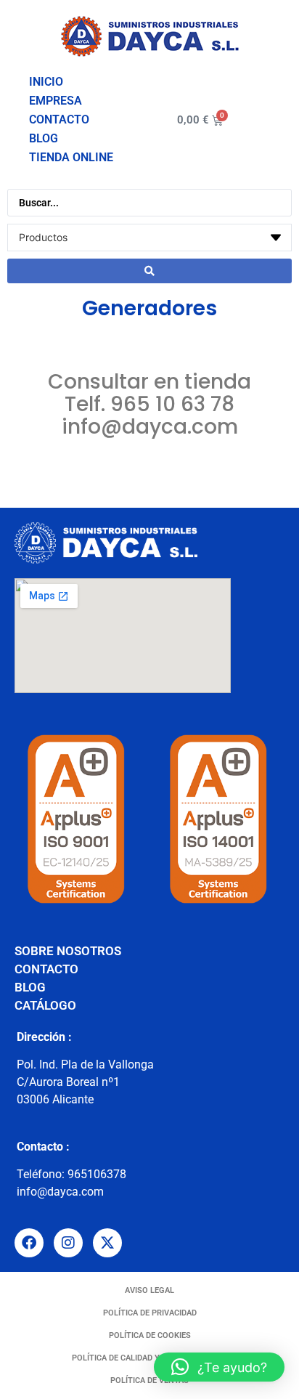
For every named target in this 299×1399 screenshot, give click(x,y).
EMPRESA (55, 101)
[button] (219, 1367)
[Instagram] (68, 1242)
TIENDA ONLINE (71, 157)
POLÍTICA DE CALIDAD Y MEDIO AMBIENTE (150, 1358)
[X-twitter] (107, 1242)
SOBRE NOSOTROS (68, 951)
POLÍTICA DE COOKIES (150, 1335)
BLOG (43, 138)
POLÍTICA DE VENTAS (149, 1380)
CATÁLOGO (45, 1005)
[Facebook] (29, 1242)
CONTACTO (59, 119)
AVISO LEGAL (149, 1290)
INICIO (46, 82)
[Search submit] (149, 271)
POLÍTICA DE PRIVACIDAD (150, 1313)
